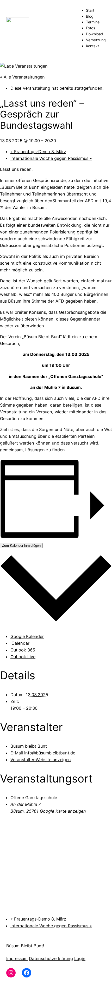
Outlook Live (22, 656)
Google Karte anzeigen (63, 811)
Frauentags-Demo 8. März (38, 151)
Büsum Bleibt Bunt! (25, 945)
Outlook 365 (22, 650)
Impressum (17, 958)
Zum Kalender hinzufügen (21, 545)
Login (79, 958)
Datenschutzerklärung (51, 958)
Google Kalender (27, 636)
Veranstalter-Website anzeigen (40, 759)
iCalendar (19, 643)
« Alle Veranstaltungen (22, 77)
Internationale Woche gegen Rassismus (51, 158)
